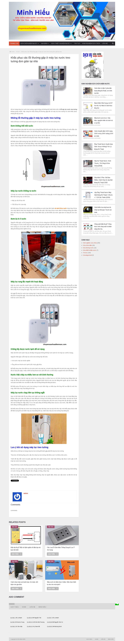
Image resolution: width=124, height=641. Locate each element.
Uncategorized (87, 255)
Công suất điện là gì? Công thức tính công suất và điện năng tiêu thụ (103, 226)
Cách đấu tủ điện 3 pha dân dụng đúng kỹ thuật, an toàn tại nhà (103, 90)
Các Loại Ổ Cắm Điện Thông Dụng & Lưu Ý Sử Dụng (61, 549)
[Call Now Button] (117, 604)
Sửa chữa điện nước (28, 43)
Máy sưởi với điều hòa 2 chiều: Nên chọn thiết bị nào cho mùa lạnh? (61, 583)
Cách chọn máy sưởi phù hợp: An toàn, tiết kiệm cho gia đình (24, 583)
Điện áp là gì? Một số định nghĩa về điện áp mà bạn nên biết (25, 549)
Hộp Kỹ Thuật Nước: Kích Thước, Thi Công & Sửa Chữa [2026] (102, 163)
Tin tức (77, 43)
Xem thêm (15, 554)
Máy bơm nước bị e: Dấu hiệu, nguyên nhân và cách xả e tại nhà (103, 120)
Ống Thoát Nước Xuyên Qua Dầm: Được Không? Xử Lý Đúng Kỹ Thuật (103, 146)
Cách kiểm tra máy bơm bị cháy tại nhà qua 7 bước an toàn (103, 210)
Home (13, 51)
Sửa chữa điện (87, 245)
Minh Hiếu (42, 607)
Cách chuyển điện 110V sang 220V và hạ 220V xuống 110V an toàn (103, 133)
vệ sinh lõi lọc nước (61, 208)
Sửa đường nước (88, 248)
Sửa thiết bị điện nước (60, 43)
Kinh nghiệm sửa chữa (91, 43)
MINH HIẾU (23, 639)
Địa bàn (44, 43)
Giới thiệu (15, 607)
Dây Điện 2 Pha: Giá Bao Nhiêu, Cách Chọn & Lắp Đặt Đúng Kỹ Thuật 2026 (103, 180)
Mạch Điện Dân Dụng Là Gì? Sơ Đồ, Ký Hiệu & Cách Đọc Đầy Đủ (103, 105)
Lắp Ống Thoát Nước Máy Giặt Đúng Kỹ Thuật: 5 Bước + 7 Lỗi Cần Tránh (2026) (103, 195)
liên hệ (105, 43)
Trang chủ (14, 43)
